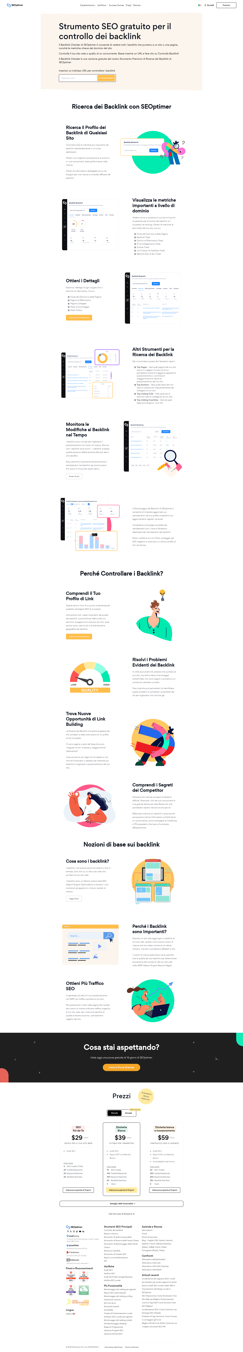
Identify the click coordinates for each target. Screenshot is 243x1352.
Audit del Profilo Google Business (118, 1277)
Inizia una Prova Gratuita (79, 317)
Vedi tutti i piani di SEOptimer (121, 1214)
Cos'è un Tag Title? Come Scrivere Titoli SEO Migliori (159, 1304)
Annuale (128, 1113)
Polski (163, 1247)
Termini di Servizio (132, 1347)
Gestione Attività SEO (113, 1334)
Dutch (157, 1247)
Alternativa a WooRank (151, 1269)
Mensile (114, 1113)
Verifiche (101, 5)
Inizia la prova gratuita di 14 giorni (78, 1190)
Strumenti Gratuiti (111, 1306)
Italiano (145, 1247)
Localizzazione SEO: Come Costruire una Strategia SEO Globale (159, 1311)
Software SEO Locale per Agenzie (118, 1316)
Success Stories (116, 5)
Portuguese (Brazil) (150, 1250)
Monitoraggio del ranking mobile (118, 1320)
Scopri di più (74, 476)
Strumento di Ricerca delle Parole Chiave (121, 1240)
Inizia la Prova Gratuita (121, 1067)
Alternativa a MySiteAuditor (154, 1259)
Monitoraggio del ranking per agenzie (120, 1289)
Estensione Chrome (112, 1299)
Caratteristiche (87, 5)
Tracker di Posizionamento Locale (118, 1313)
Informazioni (147, 1230)
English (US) (153, 1240)
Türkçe (162, 1250)
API (105, 1261)
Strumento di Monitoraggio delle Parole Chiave (121, 1246)
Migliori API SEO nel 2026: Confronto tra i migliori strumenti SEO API (159, 1325)
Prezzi (128, 5)
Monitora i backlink (112, 1251)
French (152, 1243)
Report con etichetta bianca (116, 1257)
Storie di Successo (150, 1237)
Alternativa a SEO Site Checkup (155, 1266)
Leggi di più (74, 898)
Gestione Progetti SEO (113, 1330)
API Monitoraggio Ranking (115, 1323)
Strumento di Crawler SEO (115, 1254)
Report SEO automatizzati (115, 1293)
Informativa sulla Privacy (114, 1347)
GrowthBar (108, 1310)
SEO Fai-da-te (110, 1303)
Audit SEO (108, 1270)
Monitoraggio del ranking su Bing (118, 1296)
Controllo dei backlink (113, 1230)
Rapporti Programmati (113, 1327)
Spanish (145, 1243)
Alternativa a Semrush (151, 1263)
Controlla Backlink (106, 78)
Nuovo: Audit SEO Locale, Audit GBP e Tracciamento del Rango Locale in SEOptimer (158, 1289)
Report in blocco (111, 1233)
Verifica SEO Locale (112, 1280)
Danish (162, 1240)
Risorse (136, 5)
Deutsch (169, 1240)
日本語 (151, 1247)
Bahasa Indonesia (163, 1243)
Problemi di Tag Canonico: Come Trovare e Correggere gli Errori (159, 1318)
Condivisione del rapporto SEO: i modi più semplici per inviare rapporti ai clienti (159, 1280)
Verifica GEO (109, 1273)
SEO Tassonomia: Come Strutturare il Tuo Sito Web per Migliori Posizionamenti (159, 1297)
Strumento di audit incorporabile (118, 1237)
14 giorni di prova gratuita (146, 1096)
